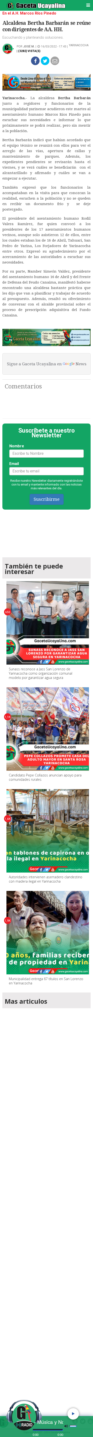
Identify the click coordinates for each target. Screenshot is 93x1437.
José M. (29, 46)
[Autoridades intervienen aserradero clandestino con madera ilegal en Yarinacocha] (48, 831)
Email (14, 463)
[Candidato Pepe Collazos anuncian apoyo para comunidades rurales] (48, 729)
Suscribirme (47, 499)
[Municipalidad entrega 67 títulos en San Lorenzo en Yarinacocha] (48, 932)
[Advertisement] (46, 1205)
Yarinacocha (78, 45)
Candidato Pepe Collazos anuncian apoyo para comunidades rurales (45, 777)
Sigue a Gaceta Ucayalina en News (46, 364)
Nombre (16, 446)
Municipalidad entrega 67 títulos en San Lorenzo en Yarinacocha (46, 981)
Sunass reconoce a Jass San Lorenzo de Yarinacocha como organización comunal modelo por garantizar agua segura (40, 673)
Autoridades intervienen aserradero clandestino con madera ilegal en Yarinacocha (45, 879)
